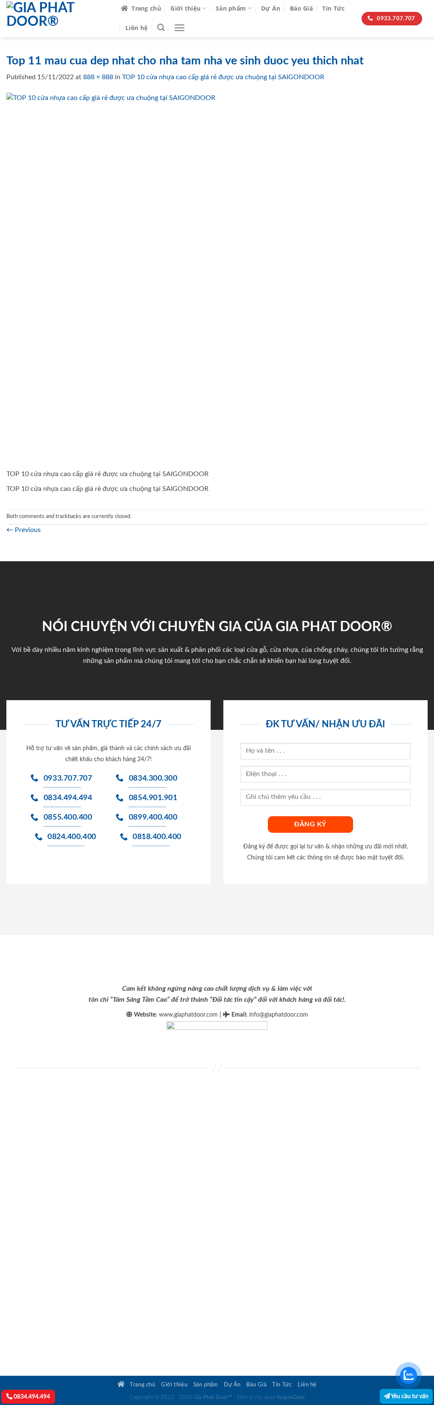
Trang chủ (146, 8)
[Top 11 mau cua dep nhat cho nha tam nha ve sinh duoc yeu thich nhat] (194, 280)
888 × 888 (98, 77)
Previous (23, 530)
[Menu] (179, 28)
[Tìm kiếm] (160, 27)
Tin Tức (333, 8)
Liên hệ (136, 28)
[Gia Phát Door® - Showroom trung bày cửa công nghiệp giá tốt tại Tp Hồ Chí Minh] (57, 18)
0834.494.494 (31, 1397)
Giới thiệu (185, 8)
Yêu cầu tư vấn (409, 1396)
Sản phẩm (231, 8)
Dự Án (270, 8)
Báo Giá (301, 8)
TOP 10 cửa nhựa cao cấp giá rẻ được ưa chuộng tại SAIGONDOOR (223, 77)
